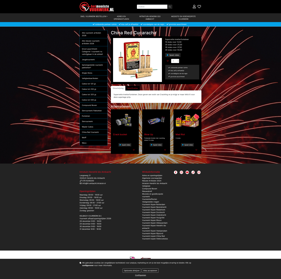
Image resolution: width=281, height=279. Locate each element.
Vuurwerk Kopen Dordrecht (153, 212)
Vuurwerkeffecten (149, 199)
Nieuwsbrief (147, 191)
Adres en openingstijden (121, 17)
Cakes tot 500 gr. (89, 100)
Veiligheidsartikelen (90, 78)
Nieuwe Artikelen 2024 (151, 181)
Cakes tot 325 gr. (89, 94)
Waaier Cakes (87, 127)
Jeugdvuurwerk (88, 59)
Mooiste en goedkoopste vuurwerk (183, 17)
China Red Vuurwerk (90, 132)
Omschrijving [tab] (118, 88)
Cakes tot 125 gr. (89, 84)
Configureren (140, 275)
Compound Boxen (89, 105)
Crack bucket (120, 134)
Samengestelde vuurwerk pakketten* (92, 66)
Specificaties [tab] (132, 88)
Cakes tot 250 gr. (89, 89)
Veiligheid (146, 186)
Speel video (174, 55)
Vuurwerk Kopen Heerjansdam (154, 231)
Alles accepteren (150, 270)
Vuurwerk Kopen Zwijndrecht (154, 215)
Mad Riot (180, 134)
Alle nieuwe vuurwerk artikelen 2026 (91, 42)
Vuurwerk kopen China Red (153, 236)
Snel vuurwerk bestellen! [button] (93, 16)
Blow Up (148, 134)
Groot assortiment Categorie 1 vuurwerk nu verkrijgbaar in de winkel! (92, 51)
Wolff (84, 137)
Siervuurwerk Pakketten (92, 111)
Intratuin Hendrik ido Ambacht (149, 17)
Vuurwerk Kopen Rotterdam (153, 204)
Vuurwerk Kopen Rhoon (152, 220)
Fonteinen (86, 116)
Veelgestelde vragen (150, 202)
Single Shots (87, 73)
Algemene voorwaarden (152, 178)
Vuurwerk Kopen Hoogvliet (153, 217)
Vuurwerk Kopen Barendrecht (154, 207)
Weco (84, 143)
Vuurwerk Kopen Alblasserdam (155, 223)
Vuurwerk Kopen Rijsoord (152, 233)
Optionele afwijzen (132, 270)
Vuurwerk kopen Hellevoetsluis (155, 239)
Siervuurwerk (87, 121)
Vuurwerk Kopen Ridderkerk (153, 210)
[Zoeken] (169, 7)
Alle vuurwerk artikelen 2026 (91, 34)
